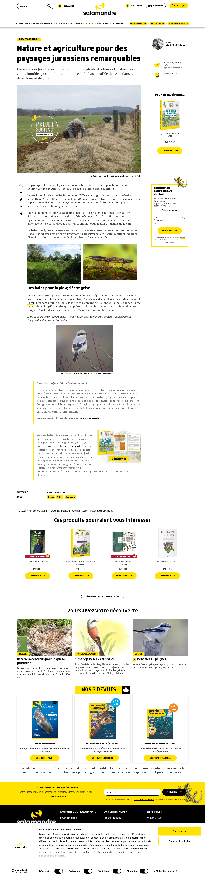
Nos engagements (112, 818)
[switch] (88, 871)
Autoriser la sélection (180, 841)
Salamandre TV (178, 23)
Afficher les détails (164, 871)
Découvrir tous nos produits (100, 596)
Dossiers (61, 23)
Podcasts (103, 23)
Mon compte (134, 6)
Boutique (179, 6)
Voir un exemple (169, 210)
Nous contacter (154, 818)
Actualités (23, 23)
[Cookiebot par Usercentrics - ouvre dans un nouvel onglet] (19, 871)
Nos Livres (157, 23)
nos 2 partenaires (58, 834)
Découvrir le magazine (102, 758)
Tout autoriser (180, 831)
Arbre (60, 497)
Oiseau (51, 497)
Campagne (70, 497)
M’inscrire (167, 230)
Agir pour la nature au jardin (65, 446)
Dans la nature (43, 23)
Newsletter (66, 6)
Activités (76, 23)
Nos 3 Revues (138, 23)
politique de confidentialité (144, 799)
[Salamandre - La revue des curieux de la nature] (99, 9)
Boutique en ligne (68, 818)
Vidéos (89, 23)
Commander (167, 151)
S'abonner (155, 6)
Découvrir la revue (45, 758)
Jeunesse (117, 23)
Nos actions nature (29, 39)
